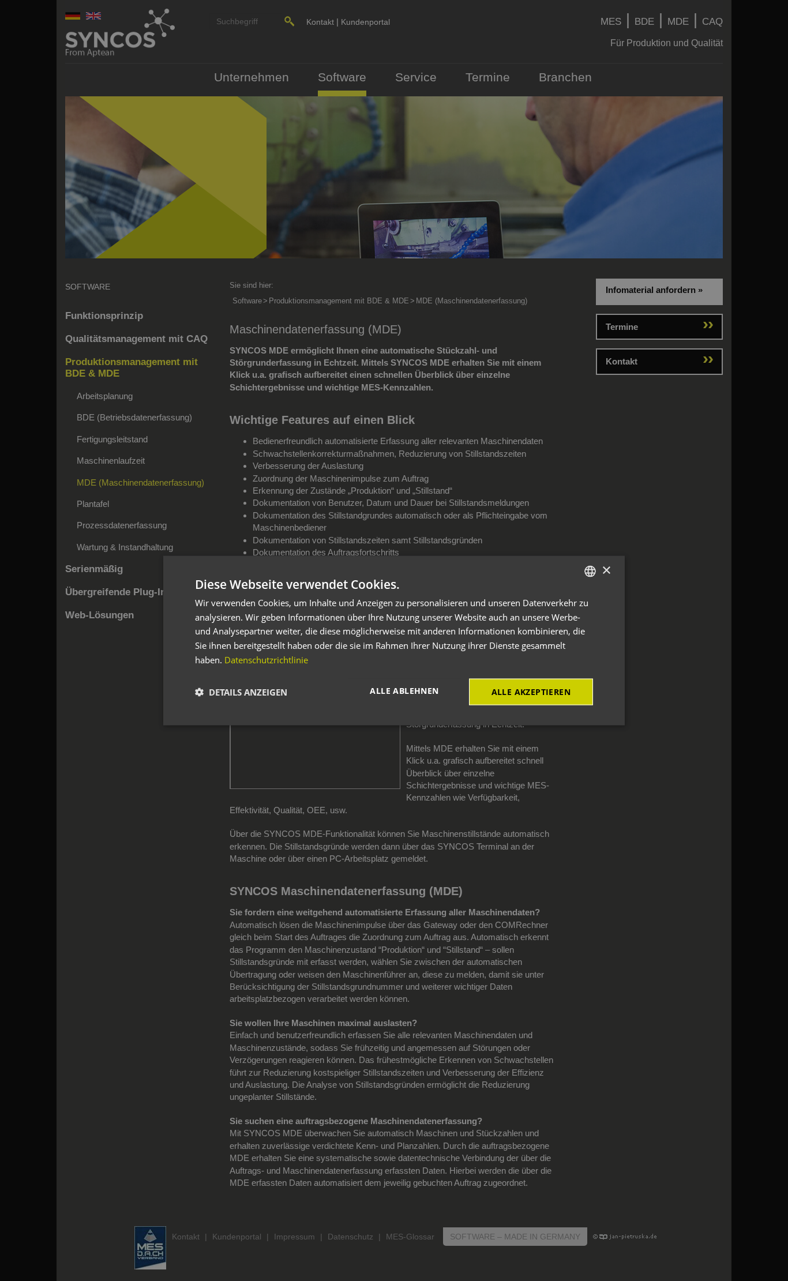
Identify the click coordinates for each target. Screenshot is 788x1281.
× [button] (606, 570)
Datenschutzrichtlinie (266, 659)
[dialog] (394, 640)
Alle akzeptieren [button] (531, 691)
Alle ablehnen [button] (404, 690)
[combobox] (590, 571)
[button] (241, 692)
